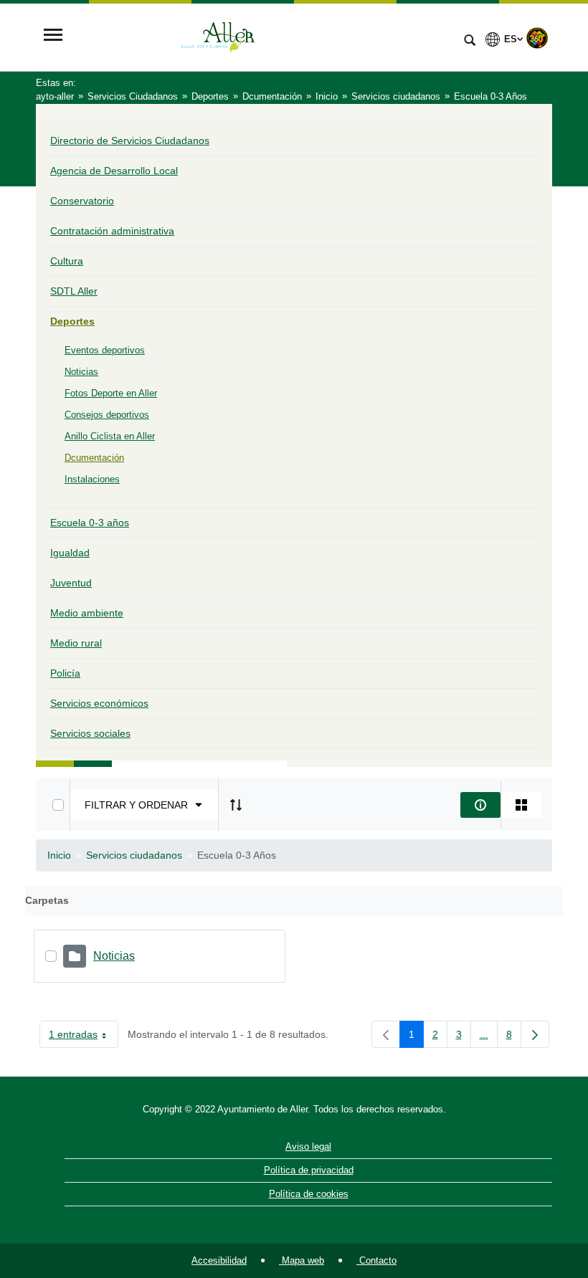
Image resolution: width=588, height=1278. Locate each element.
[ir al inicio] (530, 1192)
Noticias (81, 371)
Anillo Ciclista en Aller (110, 436)
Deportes (72, 321)
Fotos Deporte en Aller (111, 393)
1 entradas (83, 1037)
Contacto (376, 1260)
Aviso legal (308, 1146)
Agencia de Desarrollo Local (114, 170)
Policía (65, 673)
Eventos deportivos (105, 350)
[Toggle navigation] (53, 36)
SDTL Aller (74, 291)
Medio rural (76, 643)
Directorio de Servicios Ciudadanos (129, 140)
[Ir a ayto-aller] (262, 36)
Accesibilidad (219, 1260)
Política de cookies (308, 1193)
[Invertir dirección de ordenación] (235, 804)
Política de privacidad (309, 1170)
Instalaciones (92, 479)
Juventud (71, 582)
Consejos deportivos (107, 414)
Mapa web (301, 1260)
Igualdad (70, 552)
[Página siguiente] (535, 1034)
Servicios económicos (99, 703)
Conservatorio (82, 200)
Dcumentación (94, 457)
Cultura (66, 261)
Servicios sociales (90, 733)
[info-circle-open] (480, 805)
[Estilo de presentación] (521, 805)
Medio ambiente (86, 613)
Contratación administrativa (112, 231)
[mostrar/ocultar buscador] (469, 41)
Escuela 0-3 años (89, 522)
